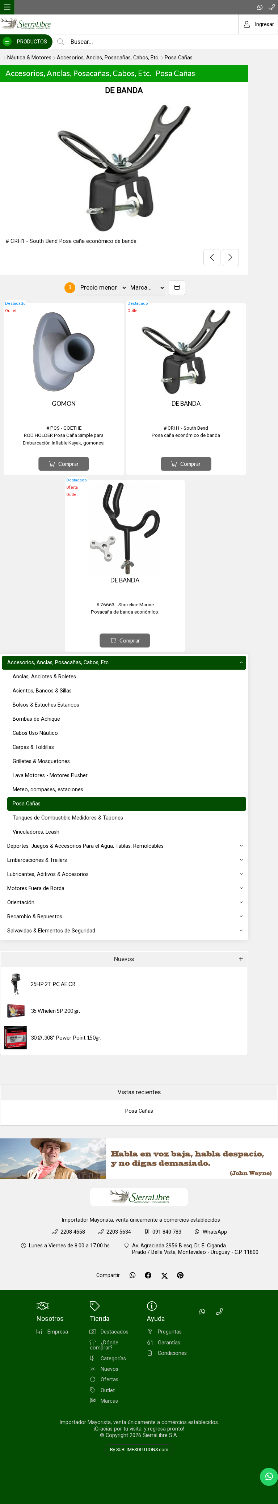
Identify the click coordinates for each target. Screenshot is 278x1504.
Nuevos (124, 959)
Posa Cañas (179, 58)
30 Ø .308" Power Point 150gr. (66, 1038)
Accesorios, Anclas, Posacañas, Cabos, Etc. (108, 58)
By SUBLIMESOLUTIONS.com (139, 1449)
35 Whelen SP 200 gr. (55, 1011)
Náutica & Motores (29, 58)
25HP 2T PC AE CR (53, 984)
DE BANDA (124, 90)
